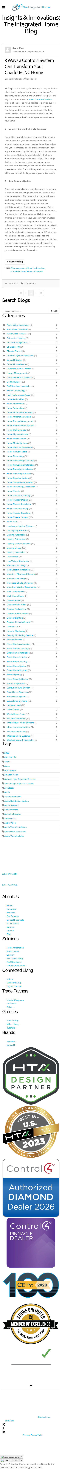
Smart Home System (16, 666)
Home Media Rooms (17, 438)
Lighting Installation (16, 552)
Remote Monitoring (16, 631)
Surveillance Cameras (17, 692)
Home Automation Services (20, 412)
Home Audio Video (15, 399)
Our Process (13, 916)
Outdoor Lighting (15, 618)
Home (9, 905)
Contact (10, 930)
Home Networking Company (20, 460)
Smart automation (36, 268)
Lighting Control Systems (19, 543)
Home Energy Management (20, 421)
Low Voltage (12, 556)
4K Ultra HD (10, 757)
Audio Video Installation (15, 827)
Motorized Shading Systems (20, 583)
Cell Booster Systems (17, 342)
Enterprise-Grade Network (19, 377)
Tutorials (11, 1028)
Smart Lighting (14, 674)
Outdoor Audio (13, 600)
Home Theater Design (17, 500)
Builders (10, 1007)
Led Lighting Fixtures (17, 530)
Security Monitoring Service (20, 635)
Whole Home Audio (16, 714)
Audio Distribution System (16, 801)
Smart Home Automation (19, 644)
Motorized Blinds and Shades (21, 574)
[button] (3, 7)
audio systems (11, 809)
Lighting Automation (16, 535)
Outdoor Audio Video (16, 604)
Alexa (7, 766)
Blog (9, 934)
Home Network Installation (19, 447)
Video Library (13, 1024)
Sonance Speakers (16, 683)
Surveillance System (16, 696)
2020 (6, 753)
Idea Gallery (12, 1020)
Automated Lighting (16, 338)
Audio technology (12, 814)
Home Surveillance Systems (20, 482)
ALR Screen (10, 770)
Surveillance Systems (17, 701)
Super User (18, 48)
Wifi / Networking (15, 958)
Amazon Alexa (11, 775)
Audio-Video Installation (18, 325)
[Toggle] (57, 325)
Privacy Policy (36, 1435)
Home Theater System (17, 517)
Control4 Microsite (15, 920)
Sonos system (18, 268)
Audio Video (10, 823)
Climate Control (14, 351)
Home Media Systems (17, 443)
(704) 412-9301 (9, 885)
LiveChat (9, 1420)
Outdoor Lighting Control (19, 622)
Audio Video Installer (14, 836)
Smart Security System (17, 679)
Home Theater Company (19, 495)
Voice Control (13, 709)
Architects (9, 788)
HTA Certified (13, 923)
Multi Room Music (15, 591)
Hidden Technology (16, 390)
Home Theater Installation (19, 504)
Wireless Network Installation (20, 740)
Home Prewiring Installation (20, 469)
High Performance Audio (18, 395)
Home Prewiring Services (19, 473)
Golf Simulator (14, 382)
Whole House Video (16, 731)
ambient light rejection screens (18, 783)
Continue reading (15, 262)
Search (54, 311)
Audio (7, 792)
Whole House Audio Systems (21, 723)
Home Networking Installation (21, 465)
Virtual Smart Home (16, 965)
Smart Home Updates (17, 670)
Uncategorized (14, 705)
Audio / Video (13, 951)
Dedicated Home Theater (19, 368)
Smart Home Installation (18, 653)
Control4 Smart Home (22, 271)
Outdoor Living (14, 982)
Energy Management (17, 373)
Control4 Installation (16, 364)
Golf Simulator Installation (19, 386)
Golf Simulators (14, 962)
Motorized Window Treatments (21, 587)
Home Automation (15, 403)
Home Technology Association (21, 486)
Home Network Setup (17, 452)
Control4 (39, 271)
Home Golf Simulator (17, 430)
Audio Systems (11, 805)
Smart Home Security (17, 661)
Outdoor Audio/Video (17, 609)
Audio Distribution (12, 796)
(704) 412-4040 (9, 874)
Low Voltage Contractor (18, 561)
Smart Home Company (18, 648)
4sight (7, 761)
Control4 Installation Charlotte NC (21, 79)
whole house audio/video (18, 727)
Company (11, 909)
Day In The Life (14, 986)
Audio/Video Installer (16, 333)
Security (10, 955)
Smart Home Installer (17, 657)
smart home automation (40, 99)
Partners (11, 1041)
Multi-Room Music (15, 596)
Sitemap (26, 1435)
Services (11, 912)
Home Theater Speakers (19, 513)
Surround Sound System (18, 688)
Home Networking (15, 456)
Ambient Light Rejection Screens (19, 779)
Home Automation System (19, 417)
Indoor (10, 979)
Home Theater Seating (18, 508)
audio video (9, 818)
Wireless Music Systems (18, 736)
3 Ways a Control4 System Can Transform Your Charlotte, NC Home (29, 67)
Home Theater (14, 491)
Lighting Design (14, 548)
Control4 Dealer (14, 360)
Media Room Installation (18, 570)
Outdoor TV (12, 626)
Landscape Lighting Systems (21, 526)
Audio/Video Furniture (17, 329)
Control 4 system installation (20, 355)
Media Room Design (16, 565)
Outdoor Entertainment (18, 613)
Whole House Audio (16, 718)
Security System (14, 639)
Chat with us (44, 1417)
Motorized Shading (16, 578)
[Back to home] (31, 7)
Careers (10, 927)
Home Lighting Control (17, 434)
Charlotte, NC (13, 347)
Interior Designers (15, 1000)
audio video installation (15, 831)
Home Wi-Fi (12, 521)
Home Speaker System (18, 478)
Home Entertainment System (21, 425)
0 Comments (30, 283)
